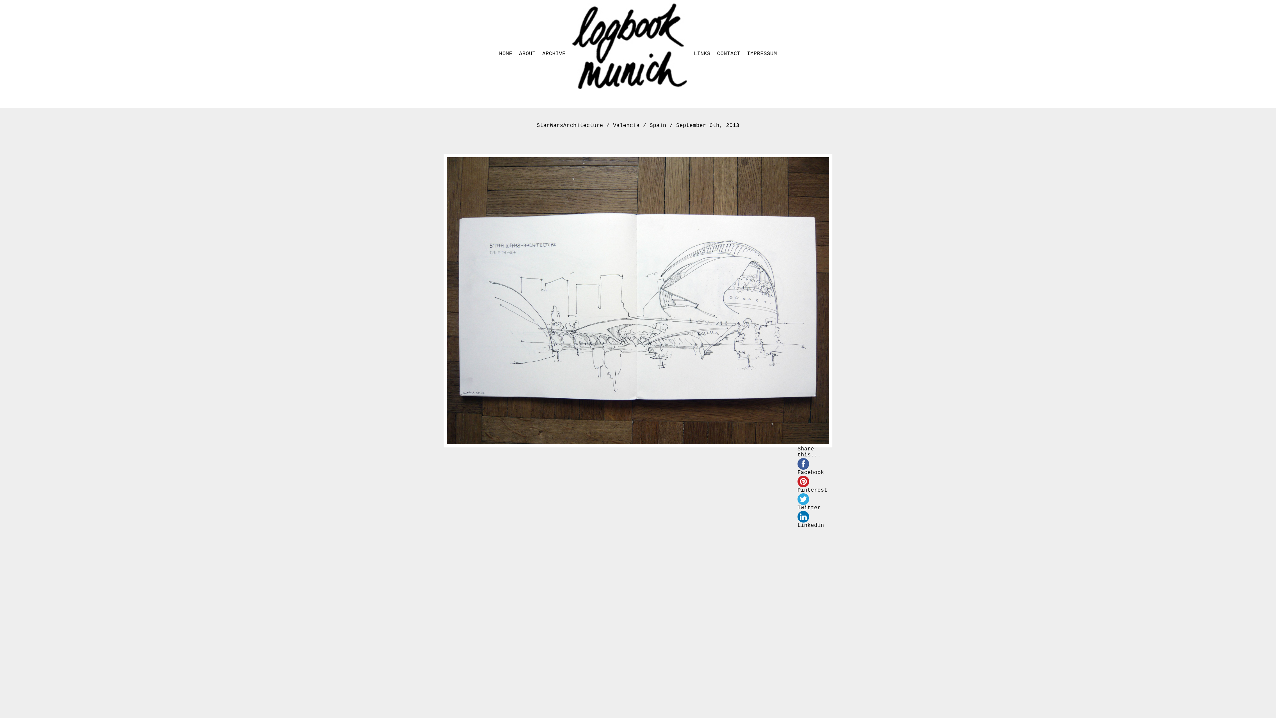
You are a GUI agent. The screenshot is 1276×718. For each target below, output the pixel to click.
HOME (505, 54)
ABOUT (527, 54)
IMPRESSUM (762, 54)
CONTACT (728, 54)
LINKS (702, 54)
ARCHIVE (554, 54)
